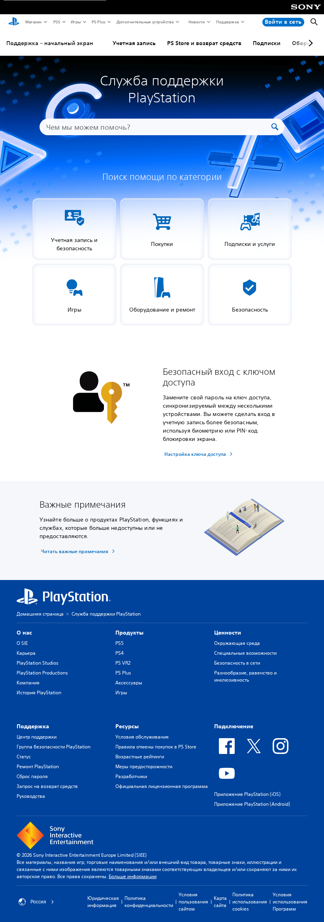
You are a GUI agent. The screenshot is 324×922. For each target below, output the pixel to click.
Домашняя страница (40, 613)
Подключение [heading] (233, 726)
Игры (75, 22)
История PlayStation (39, 692)
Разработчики (131, 776)
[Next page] (309, 43)
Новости (196, 22)
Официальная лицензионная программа (161, 786)
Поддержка (227, 22)
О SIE (22, 643)
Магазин (33, 22)
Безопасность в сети (237, 662)
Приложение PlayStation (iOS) (247, 794)
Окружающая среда (237, 643)
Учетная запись (134, 43)
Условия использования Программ (290, 901)
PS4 (119, 653)
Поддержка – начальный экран (49, 43)
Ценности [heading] (227, 632)
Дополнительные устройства (144, 22)
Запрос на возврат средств (47, 786)
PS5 (56, 22)
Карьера (26, 653)
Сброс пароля (32, 776)
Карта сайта (220, 902)
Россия (38, 902)
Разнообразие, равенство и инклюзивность (245, 676)
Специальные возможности (245, 653)
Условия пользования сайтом (193, 901)
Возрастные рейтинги (139, 756)
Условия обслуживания (142, 736)
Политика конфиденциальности (148, 902)
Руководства (31, 796)
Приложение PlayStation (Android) (252, 804)
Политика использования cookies (249, 901)
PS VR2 (122, 662)
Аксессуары (128, 682)
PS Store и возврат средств (204, 43)
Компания (28, 682)
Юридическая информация (103, 902)
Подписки (267, 43)
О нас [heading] (24, 632)
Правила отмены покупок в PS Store (155, 746)
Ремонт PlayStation (38, 766)
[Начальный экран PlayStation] (14, 22)
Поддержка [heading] (33, 726)
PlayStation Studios (37, 662)
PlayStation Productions (42, 672)
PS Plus (98, 22)
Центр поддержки (37, 736)
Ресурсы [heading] (127, 726)
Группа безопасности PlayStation (53, 746)
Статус (24, 756)
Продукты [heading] (129, 632)
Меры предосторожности (143, 766)
